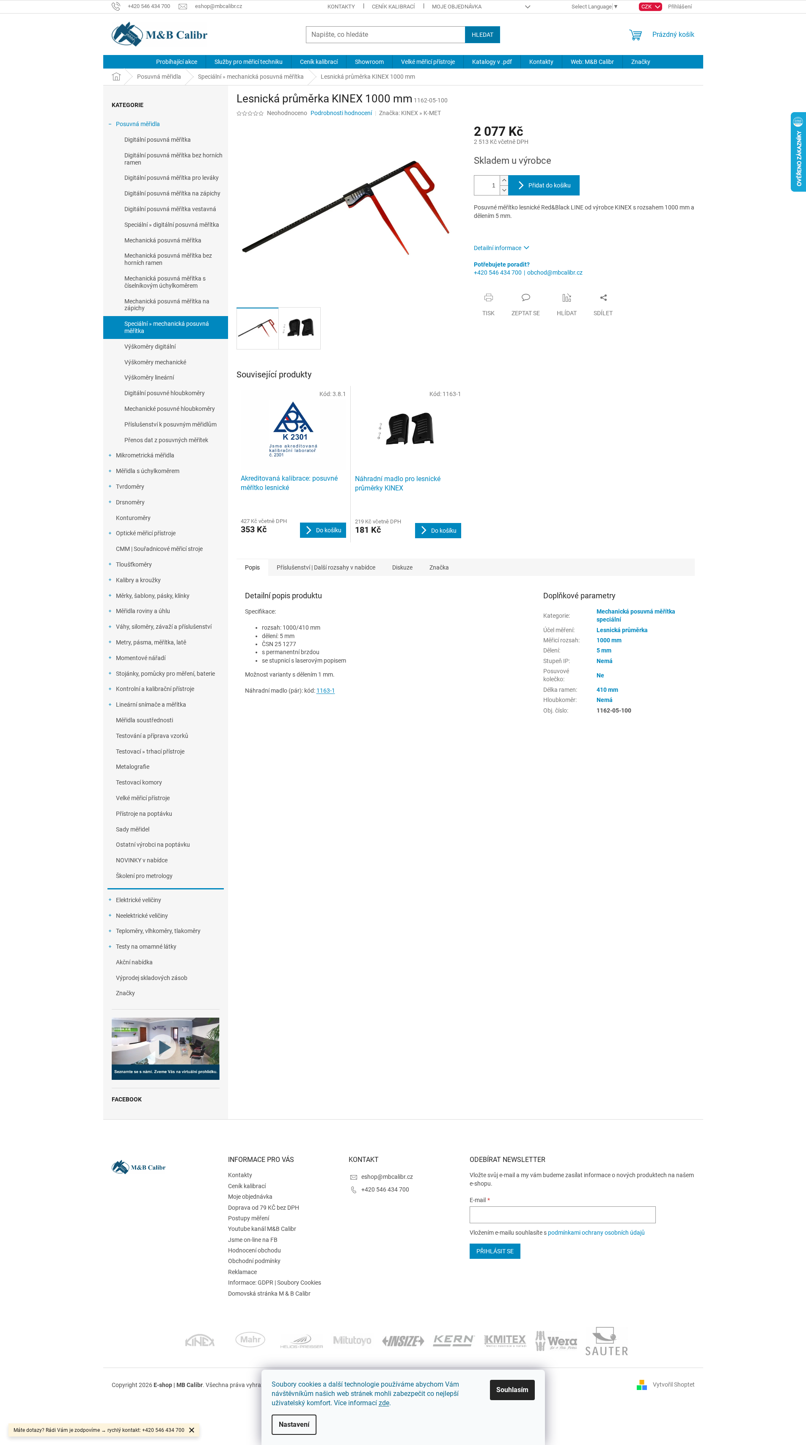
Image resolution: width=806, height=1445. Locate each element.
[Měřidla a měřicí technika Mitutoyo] (352, 1340)
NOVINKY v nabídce (142, 860)
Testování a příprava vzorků (152, 735)
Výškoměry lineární (149, 377)
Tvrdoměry (130, 486)
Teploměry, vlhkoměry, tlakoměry (158, 931)
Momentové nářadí (140, 658)
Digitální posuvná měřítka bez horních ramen (173, 159)
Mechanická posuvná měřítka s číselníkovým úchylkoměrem (165, 282)
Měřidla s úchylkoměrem (147, 471)
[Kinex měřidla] (200, 1340)
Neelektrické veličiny (142, 915)
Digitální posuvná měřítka (157, 139)
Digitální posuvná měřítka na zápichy (172, 193)
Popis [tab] (252, 567)
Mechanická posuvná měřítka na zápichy (166, 305)
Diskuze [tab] (402, 567)
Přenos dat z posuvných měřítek (166, 440)
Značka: (410, 113)
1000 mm (609, 640)
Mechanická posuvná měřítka (162, 240)
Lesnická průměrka (622, 630)
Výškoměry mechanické (155, 362)
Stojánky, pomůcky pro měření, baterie (165, 673)
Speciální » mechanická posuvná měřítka (166, 327)
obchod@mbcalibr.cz (555, 272)
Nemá (605, 661)
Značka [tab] (439, 567)
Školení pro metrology (144, 876)
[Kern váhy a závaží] (454, 1340)
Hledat (482, 34)
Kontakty (341, 6)
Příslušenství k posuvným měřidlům (170, 424)
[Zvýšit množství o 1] (504, 180)
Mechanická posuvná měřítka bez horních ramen (168, 259)
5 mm (604, 650)
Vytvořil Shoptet (674, 1384)
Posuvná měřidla (138, 124)
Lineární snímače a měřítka (151, 704)
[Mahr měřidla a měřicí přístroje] (251, 1340)
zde (384, 1403)
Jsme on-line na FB (253, 1239)
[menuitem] (177, 62)
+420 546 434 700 (498, 272)
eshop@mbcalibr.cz (387, 1176)
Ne (600, 675)
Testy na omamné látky (146, 946)
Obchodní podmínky (254, 1261)
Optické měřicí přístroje (146, 533)
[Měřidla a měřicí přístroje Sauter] (607, 1340)
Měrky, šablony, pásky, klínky (153, 595)
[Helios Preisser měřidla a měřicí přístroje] (302, 1340)
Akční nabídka (134, 962)
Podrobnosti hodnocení (341, 113)
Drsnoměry (130, 502)
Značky (125, 993)
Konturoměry (133, 518)
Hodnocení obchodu (254, 1250)
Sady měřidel (132, 829)
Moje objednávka (456, 6)
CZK (647, 6)
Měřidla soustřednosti (144, 720)
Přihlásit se (495, 1251)
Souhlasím (512, 1390)
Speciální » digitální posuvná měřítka (171, 224)
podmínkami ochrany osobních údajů (596, 1232)
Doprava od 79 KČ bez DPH (263, 1207)
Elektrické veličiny (138, 900)
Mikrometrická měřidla (145, 455)
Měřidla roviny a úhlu (143, 611)
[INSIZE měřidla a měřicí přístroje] (403, 1340)
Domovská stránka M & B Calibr (269, 1293)
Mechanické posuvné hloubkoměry (169, 408)
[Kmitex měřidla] (505, 1340)
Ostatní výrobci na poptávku (153, 844)
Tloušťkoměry (134, 564)
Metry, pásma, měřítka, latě (151, 642)
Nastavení (294, 1424)
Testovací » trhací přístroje (150, 751)
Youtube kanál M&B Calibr (262, 1228)
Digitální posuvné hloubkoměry (164, 393)
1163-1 (325, 690)
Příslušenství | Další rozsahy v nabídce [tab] (326, 567)
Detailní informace (497, 248)
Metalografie (132, 766)
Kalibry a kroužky (138, 580)
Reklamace (242, 1272)
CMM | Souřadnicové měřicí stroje (159, 548)
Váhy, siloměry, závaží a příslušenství (164, 626)
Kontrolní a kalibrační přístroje (155, 688)
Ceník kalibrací (393, 6)
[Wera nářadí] (556, 1340)
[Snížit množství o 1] (504, 190)
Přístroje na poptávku (144, 813)
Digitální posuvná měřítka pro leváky (171, 177)
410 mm (607, 689)
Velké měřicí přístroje (143, 798)
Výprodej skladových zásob (151, 977)
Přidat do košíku (549, 185)
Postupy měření (248, 1218)
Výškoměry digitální (150, 346)
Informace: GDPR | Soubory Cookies (274, 1282)
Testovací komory (139, 782)
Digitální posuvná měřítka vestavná (170, 209)
